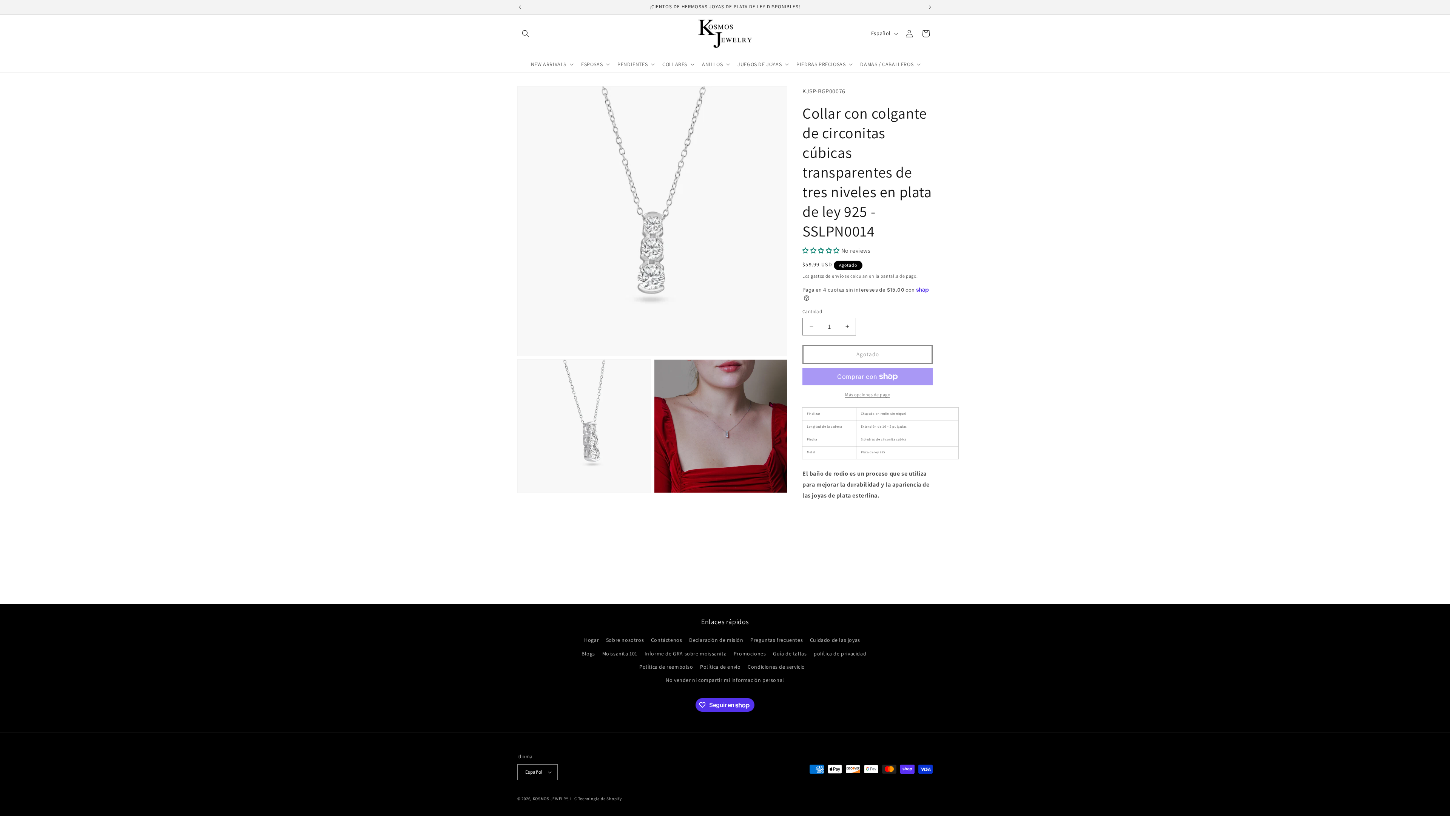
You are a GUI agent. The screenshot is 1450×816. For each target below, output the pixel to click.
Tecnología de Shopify (600, 798)
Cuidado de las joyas (835, 640)
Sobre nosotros (625, 640)
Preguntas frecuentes (776, 640)
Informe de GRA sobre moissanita (686, 653)
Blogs (588, 653)
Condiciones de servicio (776, 666)
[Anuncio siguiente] (930, 7)
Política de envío (720, 666)
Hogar (591, 640)
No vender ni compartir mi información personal (725, 680)
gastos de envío (827, 276)
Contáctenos (666, 640)
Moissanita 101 (619, 653)
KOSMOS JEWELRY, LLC (555, 798)
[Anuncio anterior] (520, 7)
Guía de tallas (790, 653)
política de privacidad (840, 653)
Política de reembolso (666, 666)
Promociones (750, 653)
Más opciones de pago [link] (867, 394)
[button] (525, 33)
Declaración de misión (716, 640)
